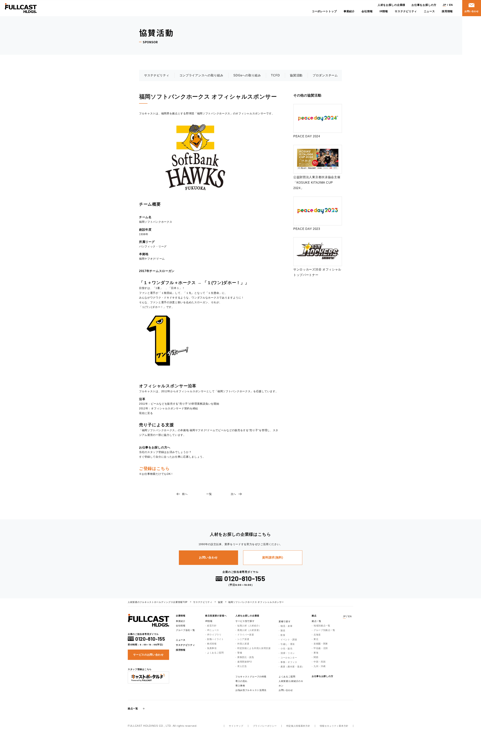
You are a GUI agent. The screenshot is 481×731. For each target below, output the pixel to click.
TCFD (275, 75)
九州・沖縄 (320, 666)
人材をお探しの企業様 (391, 4)
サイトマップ (236, 726)
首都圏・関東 (321, 643)
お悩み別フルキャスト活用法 (250, 690)
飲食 (283, 635)
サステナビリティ (406, 11)
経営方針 (212, 625)
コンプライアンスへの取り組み (201, 75)
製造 (283, 630)
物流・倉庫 (287, 626)
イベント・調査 (289, 639)
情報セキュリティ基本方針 (334, 726)
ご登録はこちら (154, 468)
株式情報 (212, 643)
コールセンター (289, 657)
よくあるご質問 (215, 652)
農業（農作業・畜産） (292, 666)
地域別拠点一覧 (322, 625)
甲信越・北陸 (321, 648)
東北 (316, 639)
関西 (316, 657)
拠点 (314, 615)
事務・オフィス (289, 662)
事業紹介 (349, 11)
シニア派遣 (243, 639)
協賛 (220, 602)
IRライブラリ (214, 634)
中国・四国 (320, 661)
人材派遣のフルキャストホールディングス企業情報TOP (158, 602)
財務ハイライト (215, 639)
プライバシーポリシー (265, 726)
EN (451, 5)
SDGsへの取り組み (247, 75)
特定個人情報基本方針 (298, 726)
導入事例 (240, 685)
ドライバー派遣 (245, 634)
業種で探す (285, 621)
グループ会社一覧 (185, 630)
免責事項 (212, 648)
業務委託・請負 (245, 657)
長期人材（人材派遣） (249, 630)
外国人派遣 (243, 643)
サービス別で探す (245, 621)
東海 (316, 652)
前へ (185, 493)
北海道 (317, 634)
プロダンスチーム (325, 75)
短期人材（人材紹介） (249, 625)
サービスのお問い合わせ (148, 654)
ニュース (429, 11)
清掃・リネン (288, 653)
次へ (233, 493)
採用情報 (447, 11)
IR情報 (384, 11)
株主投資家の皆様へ (216, 615)
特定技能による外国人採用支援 (254, 648)
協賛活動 (296, 75)
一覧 (209, 493)
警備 (239, 652)
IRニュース (213, 630)
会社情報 (367, 11)
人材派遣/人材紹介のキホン (291, 683)
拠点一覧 (316, 621)
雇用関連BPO (244, 661)
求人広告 (242, 666)
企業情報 (180, 615)
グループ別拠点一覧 (324, 630)
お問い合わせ (286, 690)
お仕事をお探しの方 (423, 4)
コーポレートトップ (324, 11)
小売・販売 (287, 648)
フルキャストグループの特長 (250, 676)
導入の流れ (241, 681)
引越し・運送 (288, 644)
